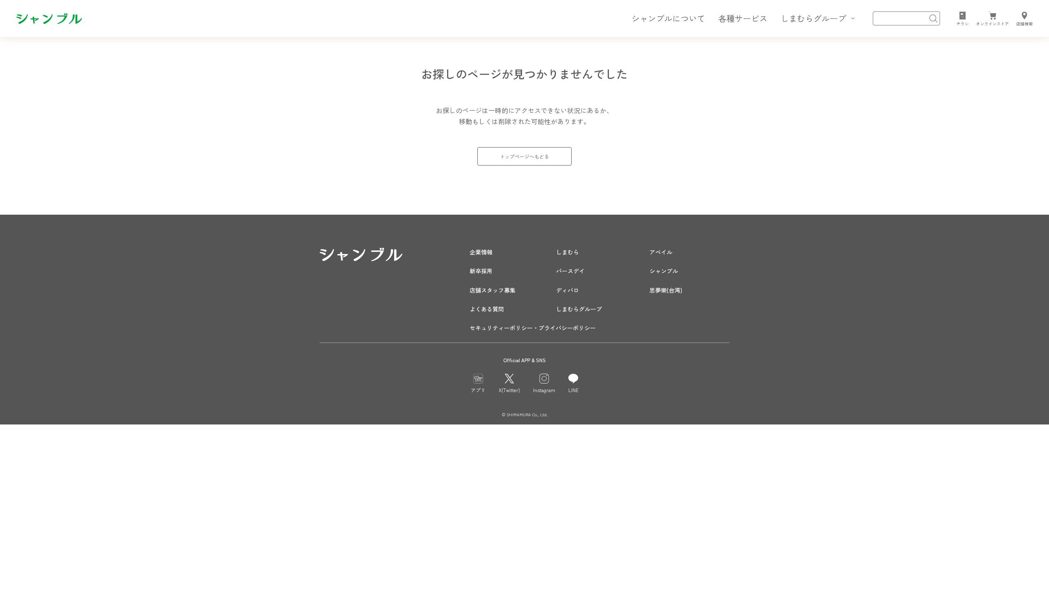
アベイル (660, 252)
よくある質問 (487, 309)
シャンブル (663, 271)
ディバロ (567, 290)
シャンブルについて (668, 18)
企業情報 (481, 252)
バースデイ (570, 271)
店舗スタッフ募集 (492, 290)
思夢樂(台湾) (665, 290)
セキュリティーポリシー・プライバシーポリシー (533, 328)
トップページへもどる (524, 156)
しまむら (567, 252)
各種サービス (742, 18)
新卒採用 (481, 271)
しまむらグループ (579, 309)
